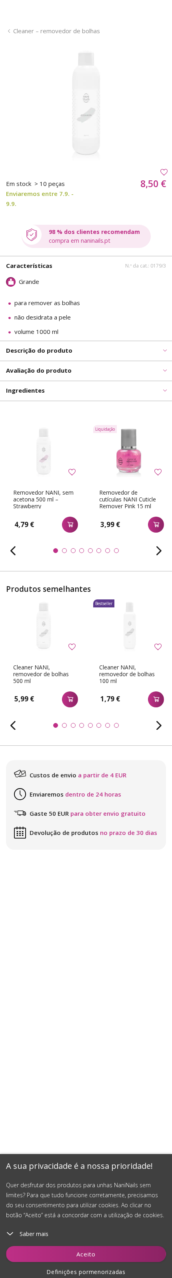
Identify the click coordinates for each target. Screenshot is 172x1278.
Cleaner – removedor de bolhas (56, 30)
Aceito (86, 1254)
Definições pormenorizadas (86, 1272)
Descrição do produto (39, 350)
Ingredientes (25, 390)
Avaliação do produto (39, 370)
